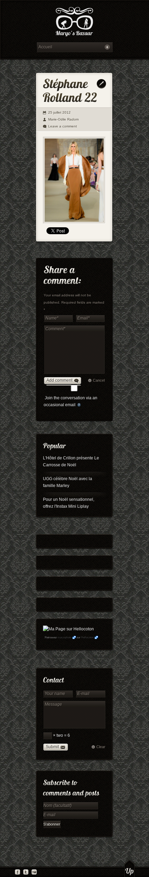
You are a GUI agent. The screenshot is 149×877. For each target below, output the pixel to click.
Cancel (99, 380)
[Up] (129, 868)
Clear (100, 747)
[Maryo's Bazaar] (74, 22)
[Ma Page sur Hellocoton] (68, 629)
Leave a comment (62, 126)
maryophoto (64, 637)
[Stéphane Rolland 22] (74, 180)
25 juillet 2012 (59, 112)
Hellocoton (87, 637)
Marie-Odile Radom (63, 119)
